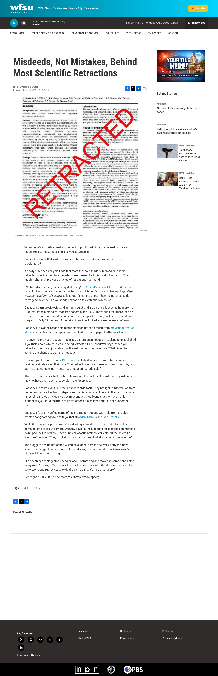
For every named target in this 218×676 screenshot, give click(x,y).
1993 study (69, 360)
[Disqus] (109, 576)
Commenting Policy (172, 638)
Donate (200, 8)
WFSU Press (134, 33)
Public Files (167, 631)
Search (173, 33)
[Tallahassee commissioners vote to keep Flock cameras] (167, 151)
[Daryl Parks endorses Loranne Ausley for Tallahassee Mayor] (167, 179)
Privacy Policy (127, 638)
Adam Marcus (88, 417)
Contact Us (125, 631)
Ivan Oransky (111, 417)
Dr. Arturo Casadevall (95, 287)
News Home (17, 33)
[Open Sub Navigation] (27, 33)
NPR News (161, 103)
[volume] (23, 23)
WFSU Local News (187, 145)
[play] (14, 23)
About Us (83, 631)
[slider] (28, 23)
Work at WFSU (85, 638)
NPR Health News (33, 488)
